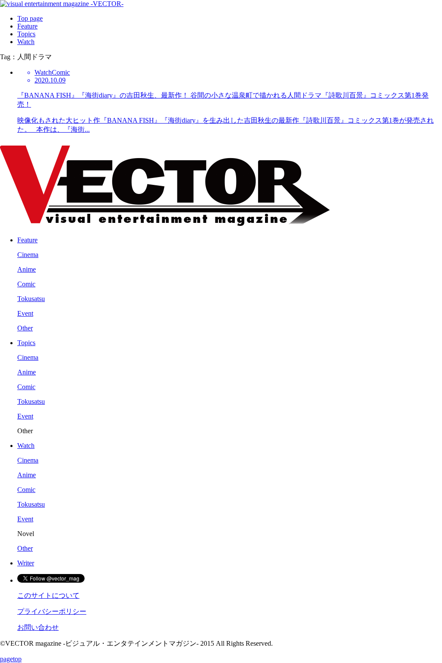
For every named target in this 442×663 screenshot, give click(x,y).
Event (25, 313)
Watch (26, 41)
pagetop (11, 659)
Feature (27, 26)
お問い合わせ (38, 627)
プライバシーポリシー (51, 611)
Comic (26, 284)
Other (25, 328)
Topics (26, 34)
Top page (30, 18)
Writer (25, 563)
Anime (26, 269)
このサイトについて (48, 595)
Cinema (27, 254)
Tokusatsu (31, 298)
